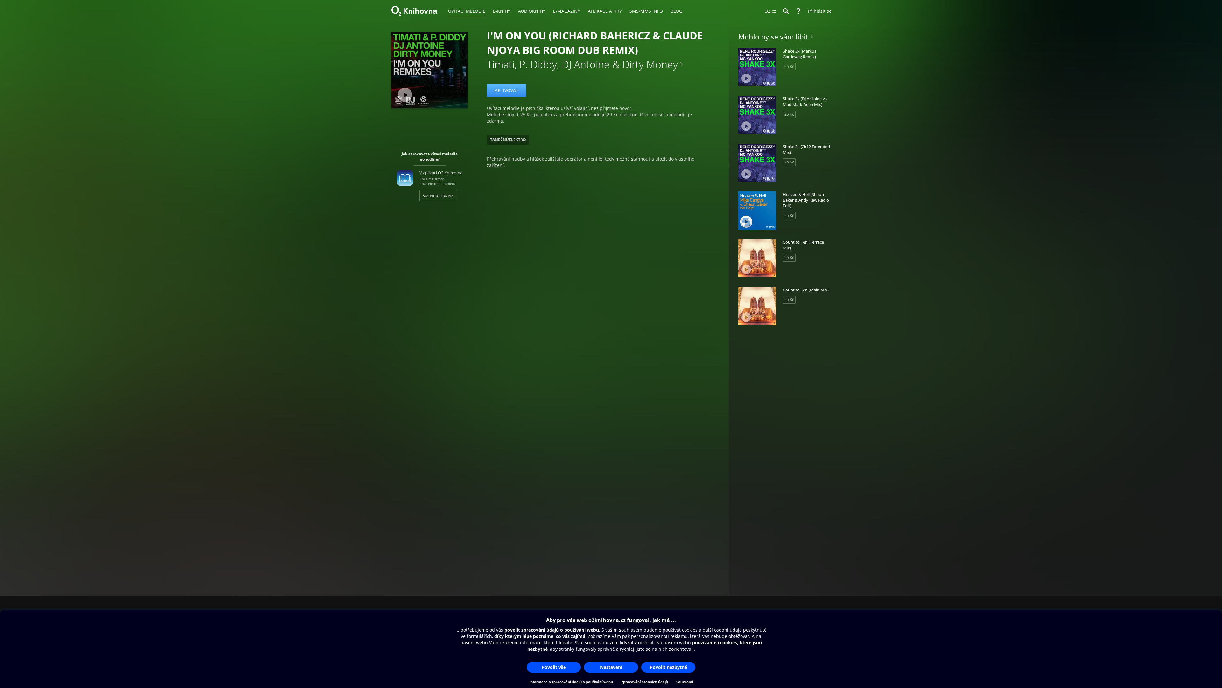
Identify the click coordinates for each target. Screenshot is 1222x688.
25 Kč (789, 66)
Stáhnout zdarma (438, 195)
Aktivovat (506, 90)
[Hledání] (785, 11)
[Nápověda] (798, 11)
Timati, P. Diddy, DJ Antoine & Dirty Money (582, 64)
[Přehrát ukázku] (405, 95)
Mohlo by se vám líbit (773, 36)
